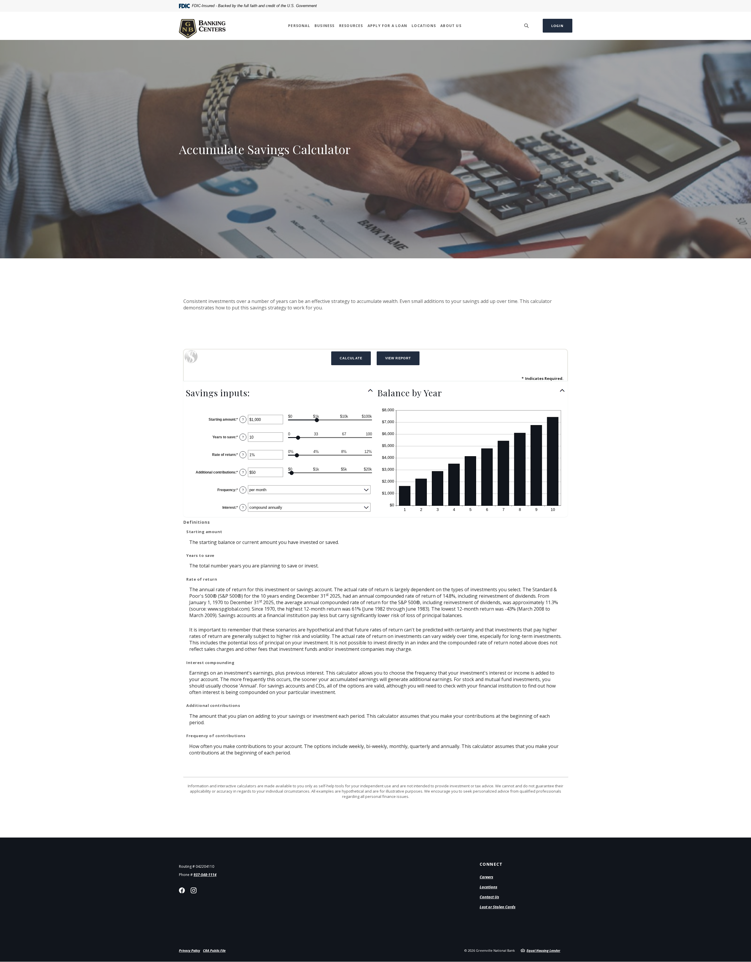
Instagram (194, 890)
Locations (488, 886)
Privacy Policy (189, 950)
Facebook (182, 890)
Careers (486, 877)
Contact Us (489, 896)
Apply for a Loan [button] (387, 25)
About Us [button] (450, 25)
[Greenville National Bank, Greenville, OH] (202, 25)
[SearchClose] (526, 25)
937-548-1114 (205, 874)
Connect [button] (491, 864)
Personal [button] (299, 25)
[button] (279, 393)
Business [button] (324, 25)
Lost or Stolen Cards (497, 906)
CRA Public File (214, 950)
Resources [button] (351, 25)
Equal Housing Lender (543, 950)
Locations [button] (424, 25)
